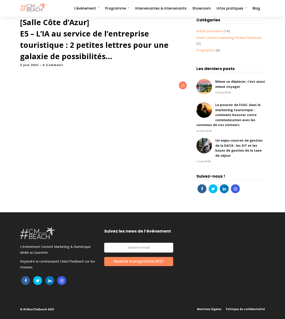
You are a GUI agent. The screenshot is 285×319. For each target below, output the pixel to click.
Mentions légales (209, 309)
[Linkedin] (224, 188)
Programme (205, 50)
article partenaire (209, 31)
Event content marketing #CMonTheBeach (228, 37)
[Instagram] (235, 188)
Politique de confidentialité (245, 309)
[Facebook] (201, 188)
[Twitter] (213, 188)
